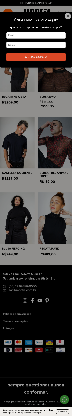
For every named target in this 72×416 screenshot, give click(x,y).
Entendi (62, 411)
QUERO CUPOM (36, 57)
